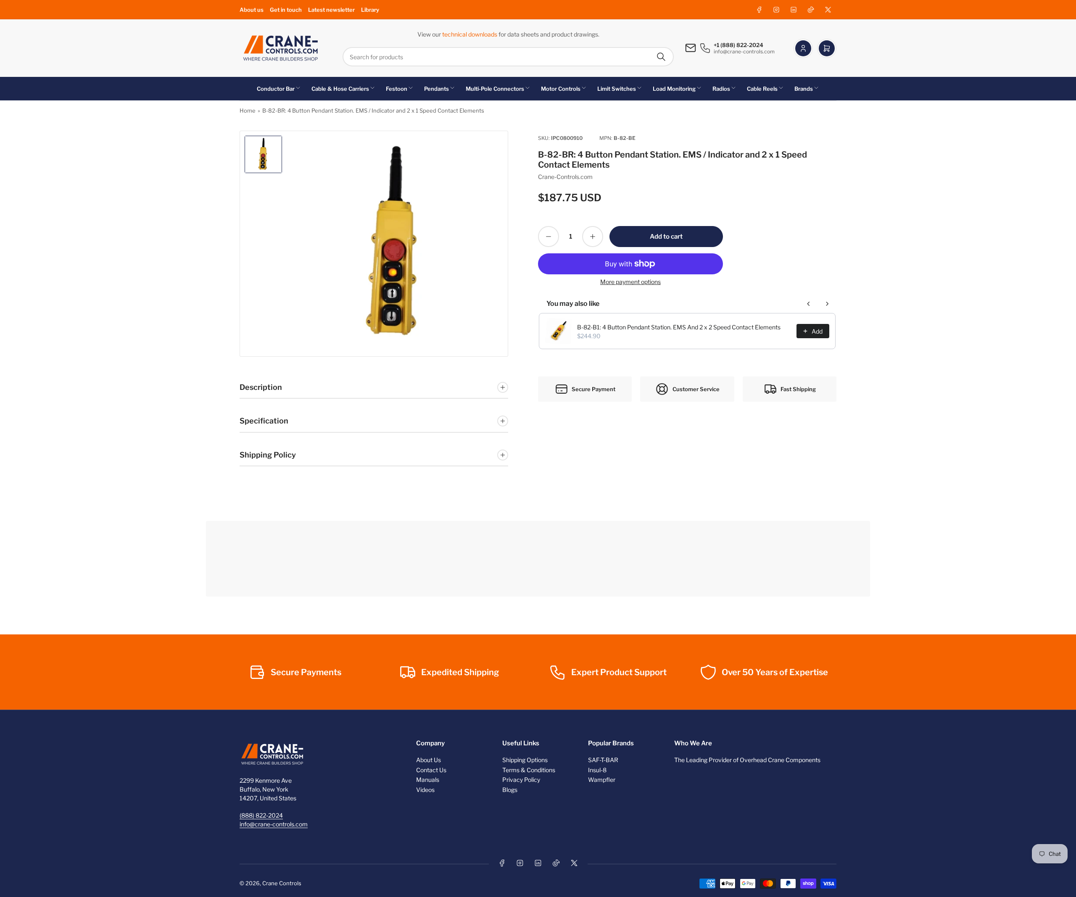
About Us (428, 759)
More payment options (630, 281)
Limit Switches (616, 88)
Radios (721, 88)
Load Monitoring (674, 88)
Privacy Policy (521, 779)
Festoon (396, 88)
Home (248, 110)
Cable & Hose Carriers (340, 88)
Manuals (427, 779)
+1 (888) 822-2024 (738, 45)
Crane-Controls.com (565, 176)
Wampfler (601, 779)
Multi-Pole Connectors (495, 88)
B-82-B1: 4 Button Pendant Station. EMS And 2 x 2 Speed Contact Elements (679, 327)
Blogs (509, 789)
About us (252, 9)
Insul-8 (597, 769)
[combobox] (508, 56)
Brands (803, 88)
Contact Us (431, 769)
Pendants (436, 88)
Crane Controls (281, 883)
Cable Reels (762, 88)
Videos (425, 789)
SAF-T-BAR (603, 759)
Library (370, 9)
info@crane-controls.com (274, 824)
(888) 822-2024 (261, 815)
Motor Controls (560, 88)
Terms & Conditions (528, 769)
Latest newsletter (331, 9)
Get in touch (286, 9)
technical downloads (470, 34)
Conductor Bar (276, 88)
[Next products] (827, 304)
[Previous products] (808, 304)
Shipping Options (525, 759)
